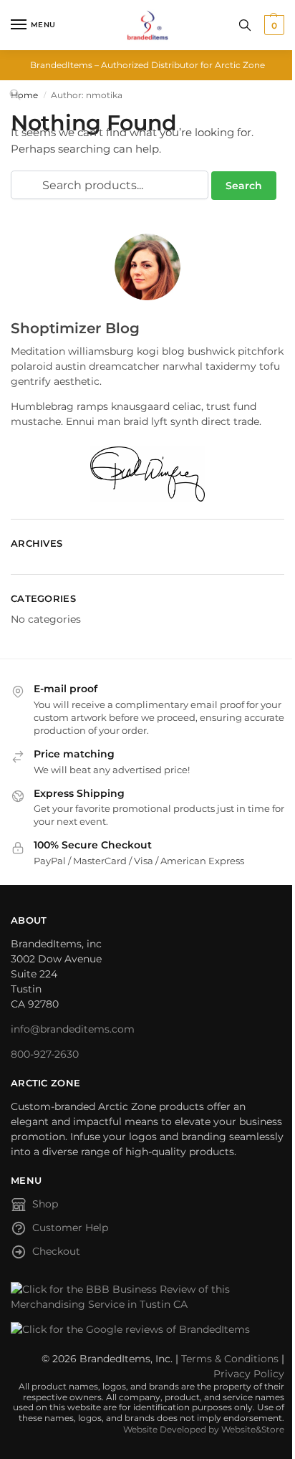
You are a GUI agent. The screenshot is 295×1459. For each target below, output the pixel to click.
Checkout (56, 1251)
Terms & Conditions (230, 1358)
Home (24, 95)
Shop (45, 1203)
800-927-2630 (45, 1054)
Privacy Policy (248, 1373)
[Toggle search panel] (245, 25)
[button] (272, 25)
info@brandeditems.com (73, 1029)
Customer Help (70, 1227)
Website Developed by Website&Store (203, 1429)
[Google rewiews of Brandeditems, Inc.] (147, 1329)
